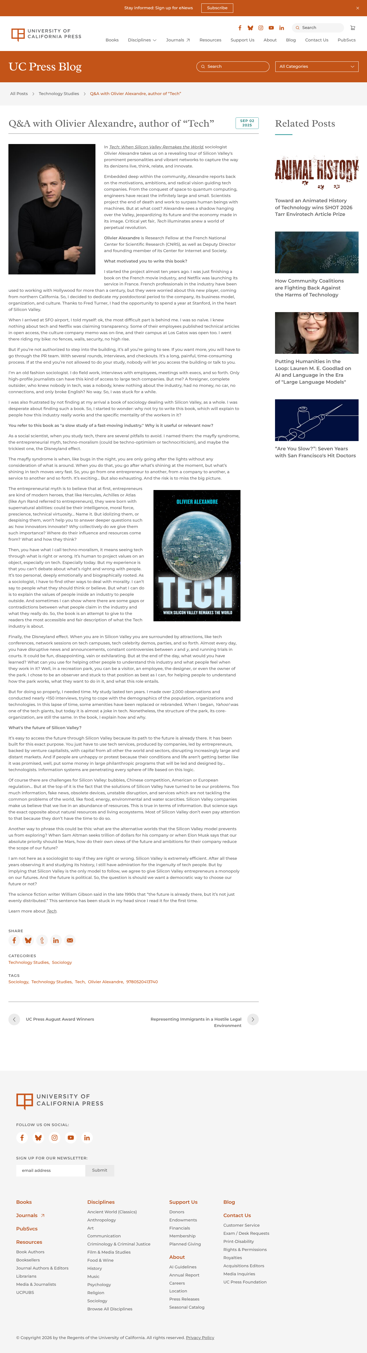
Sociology (62, 962)
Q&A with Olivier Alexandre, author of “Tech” (135, 93)
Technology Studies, (29, 962)
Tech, (80, 981)
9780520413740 (142, 981)
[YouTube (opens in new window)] (271, 28)
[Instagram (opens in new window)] (261, 28)
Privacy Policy (200, 1337)
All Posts (19, 93)
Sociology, (18, 981)
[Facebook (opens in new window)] (240, 28)
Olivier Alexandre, (106, 981)
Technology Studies (59, 93)
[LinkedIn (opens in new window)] (282, 28)
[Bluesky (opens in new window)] (250, 28)
